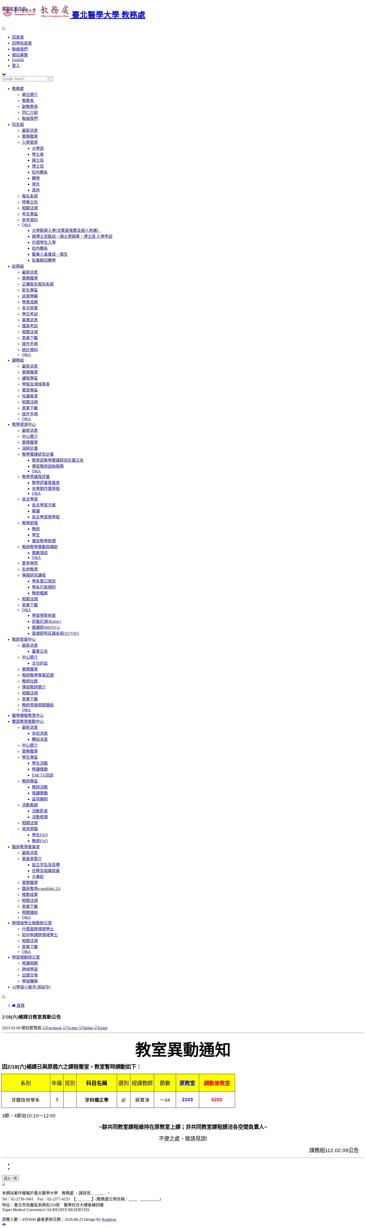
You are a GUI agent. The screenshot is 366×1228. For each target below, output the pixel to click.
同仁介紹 (30, 112)
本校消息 (40, 733)
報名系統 (30, 196)
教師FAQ (40, 841)
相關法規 (30, 208)
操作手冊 (30, 344)
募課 (36, 511)
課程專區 (30, 378)
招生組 (18, 124)
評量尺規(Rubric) (46, 621)
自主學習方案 (44, 505)
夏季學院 (30, 563)
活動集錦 (30, 805)
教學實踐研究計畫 (38, 454)
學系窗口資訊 (44, 581)
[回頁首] (4, 1224)
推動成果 (30, 894)
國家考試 (30, 326)
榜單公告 (30, 202)
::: (3, 27)
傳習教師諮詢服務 (48, 466)
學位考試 (30, 314)
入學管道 (30, 142)
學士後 (38, 154)
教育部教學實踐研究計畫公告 (58, 460)
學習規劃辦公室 (26, 957)
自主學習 (30, 499)
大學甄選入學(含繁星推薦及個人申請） (66, 230)
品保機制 (40, 799)
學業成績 (30, 302)
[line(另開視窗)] (100, 1028)
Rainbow (109, 1219)
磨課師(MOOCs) (46, 627)
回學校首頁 (22, 43)
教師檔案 (40, 593)
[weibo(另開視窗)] (86, 1028)
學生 (36, 535)
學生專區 (30, 757)
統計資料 (30, 350)
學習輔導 (30, 981)
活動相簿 (40, 817)
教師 (36, 529)
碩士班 (38, 160)
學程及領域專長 (36, 384)
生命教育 (30, 569)
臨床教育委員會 (26, 847)
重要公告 (40, 651)
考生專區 (30, 214)
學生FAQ (40, 835)
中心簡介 (30, 436)
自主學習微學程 (46, 517)
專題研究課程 (34, 575)
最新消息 (30, 130)
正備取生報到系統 (38, 284)
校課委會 (30, 396)
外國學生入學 (44, 242)
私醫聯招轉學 (44, 260)
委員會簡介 (32, 859)
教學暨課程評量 (36, 477)
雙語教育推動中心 (28, 721)
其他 (36, 190)
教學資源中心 (24, 424)
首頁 (20, 1005)
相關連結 (30, 912)
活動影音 (40, 811)
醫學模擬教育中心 (28, 715)
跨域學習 (30, 969)
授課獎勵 (40, 793)
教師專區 (30, 781)
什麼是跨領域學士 (38, 929)
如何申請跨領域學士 (40, 935)
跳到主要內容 (14, 8)
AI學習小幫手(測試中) (31, 987)
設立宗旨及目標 (46, 865)
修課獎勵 (40, 769)
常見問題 (30, 829)
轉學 (36, 178)
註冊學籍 (30, 296)
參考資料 (30, 220)
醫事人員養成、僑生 (50, 254)
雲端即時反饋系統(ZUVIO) (55, 633)
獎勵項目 (40, 553)
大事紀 (38, 877)
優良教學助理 (44, 541)
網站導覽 (20, 55)
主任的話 (40, 663)
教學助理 (30, 523)
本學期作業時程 (46, 489)
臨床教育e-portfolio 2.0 (41, 888)
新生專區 (30, 290)
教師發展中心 (24, 639)
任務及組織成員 (46, 871)
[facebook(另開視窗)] (52, 1028)
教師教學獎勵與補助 (40, 547)
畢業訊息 (30, 320)
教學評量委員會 (46, 483)
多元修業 (30, 308)
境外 (36, 184)
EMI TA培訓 (42, 775)
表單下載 (30, 338)
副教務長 (30, 106)
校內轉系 (40, 172)
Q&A (26, 225)
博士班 (38, 166)
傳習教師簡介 (34, 687)
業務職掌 (30, 136)
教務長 (28, 100)
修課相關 (30, 963)
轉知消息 (40, 739)
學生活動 (40, 763)
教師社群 (30, 681)
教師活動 (40, 787)
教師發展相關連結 (38, 705)
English (18, 60)
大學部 (38, 148)
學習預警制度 (44, 615)
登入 (16, 65)
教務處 (18, 89)
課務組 (18, 360)
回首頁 (18, 37)
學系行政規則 (44, 587)
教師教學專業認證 (38, 675)
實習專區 (30, 390)
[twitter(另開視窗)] (70, 1028)
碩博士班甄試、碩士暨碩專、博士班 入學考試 (72, 236)
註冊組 (18, 266)
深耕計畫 (30, 448)
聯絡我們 (20, 49)
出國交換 (30, 975)
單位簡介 (30, 95)
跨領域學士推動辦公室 (32, 923)
